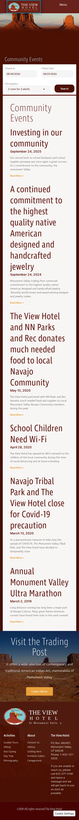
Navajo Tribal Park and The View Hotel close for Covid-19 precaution (37, 503)
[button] (64, 813)
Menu (63, 4)
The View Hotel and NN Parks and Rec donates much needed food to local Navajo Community (37, 349)
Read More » (17, 175)
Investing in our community (36, 138)
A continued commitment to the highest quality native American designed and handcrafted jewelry (36, 228)
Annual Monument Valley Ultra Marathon (39, 582)
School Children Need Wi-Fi (36, 434)
